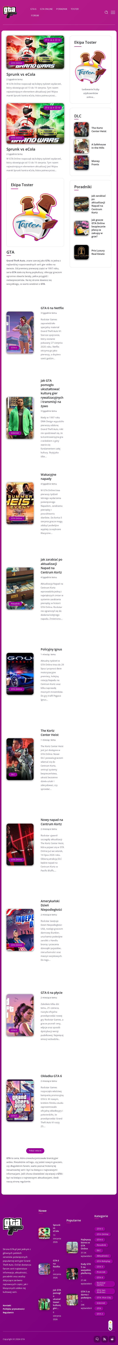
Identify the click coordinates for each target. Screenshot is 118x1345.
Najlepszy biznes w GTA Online (86, 1244)
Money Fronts (96, 162)
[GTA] (10, 12)
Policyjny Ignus (51, 649)
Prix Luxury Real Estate (98, 252)
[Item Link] (35, 52)
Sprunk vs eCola (20, 74)
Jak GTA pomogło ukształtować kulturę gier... (57, 1299)
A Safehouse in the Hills (99, 146)
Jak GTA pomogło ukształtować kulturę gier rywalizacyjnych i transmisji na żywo (52, 393)
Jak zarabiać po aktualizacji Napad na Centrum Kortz (51, 565)
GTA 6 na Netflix (52, 308)
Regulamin (8, 1312)
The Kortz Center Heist (50, 733)
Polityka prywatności (13, 1309)
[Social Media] (97, 1339)
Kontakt (7, 1305)
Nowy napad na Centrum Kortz (52, 822)
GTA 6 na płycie (51, 993)
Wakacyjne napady (48, 477)
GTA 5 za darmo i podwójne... (86, 1296)
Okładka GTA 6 (51, 1076)
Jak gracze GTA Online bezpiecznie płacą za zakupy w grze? (98, 228)
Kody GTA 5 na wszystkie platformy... (86, 1270)
